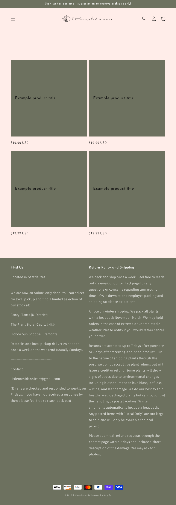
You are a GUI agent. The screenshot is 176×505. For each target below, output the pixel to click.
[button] (13, 18)
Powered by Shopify (101, 495)
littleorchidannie (81, 495)
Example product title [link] (35, 98)
